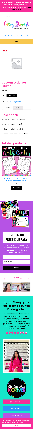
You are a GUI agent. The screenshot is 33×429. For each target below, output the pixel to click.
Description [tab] (8, 108)
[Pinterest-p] (12, 35)
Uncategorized (15, 102)
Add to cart (12, 95)
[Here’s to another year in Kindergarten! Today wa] (7, 287)
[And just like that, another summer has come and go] (25, 287)
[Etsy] (24, 35)
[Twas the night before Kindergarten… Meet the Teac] (16, 287)
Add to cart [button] (16, 188)
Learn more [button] (20, 422)
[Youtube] (27, 35)
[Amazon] (15, 35)
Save (5, 148)
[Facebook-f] (5, 35)
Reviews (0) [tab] (17, 108)
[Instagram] (9, 35)
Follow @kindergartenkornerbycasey (16, 278)
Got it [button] (16, 425)
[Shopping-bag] (21, 35)
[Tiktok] (18, 35)
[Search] (26, 16)
